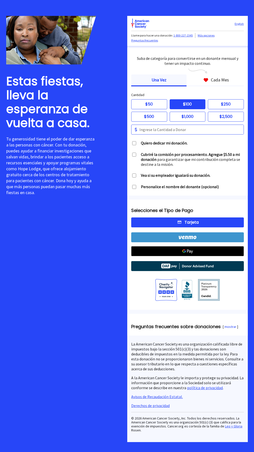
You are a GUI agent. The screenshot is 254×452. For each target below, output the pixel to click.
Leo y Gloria (233, 426)
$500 (149, 116)
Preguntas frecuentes (144, 40)
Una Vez (159, 80)
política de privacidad (205, 387)
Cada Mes (220, 80)
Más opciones (206, 35)
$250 (226, 104)
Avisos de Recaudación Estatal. (157, 396)
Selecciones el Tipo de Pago (162, 210)
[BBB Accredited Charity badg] (187, 290)
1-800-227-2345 (183, 35)
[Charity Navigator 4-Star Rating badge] (166, 290)
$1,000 (187, 116)
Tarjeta (192, 222)
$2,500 (226, 116)
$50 (149, 104)
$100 (187, 104)
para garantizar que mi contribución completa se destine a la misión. (190, 159)
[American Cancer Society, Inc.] (209, 290)
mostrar (230, 326)
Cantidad (137, 95)
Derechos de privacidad (150, 405)
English (239, 24)
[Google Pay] (187, 251)
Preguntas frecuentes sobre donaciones (176, 327)
